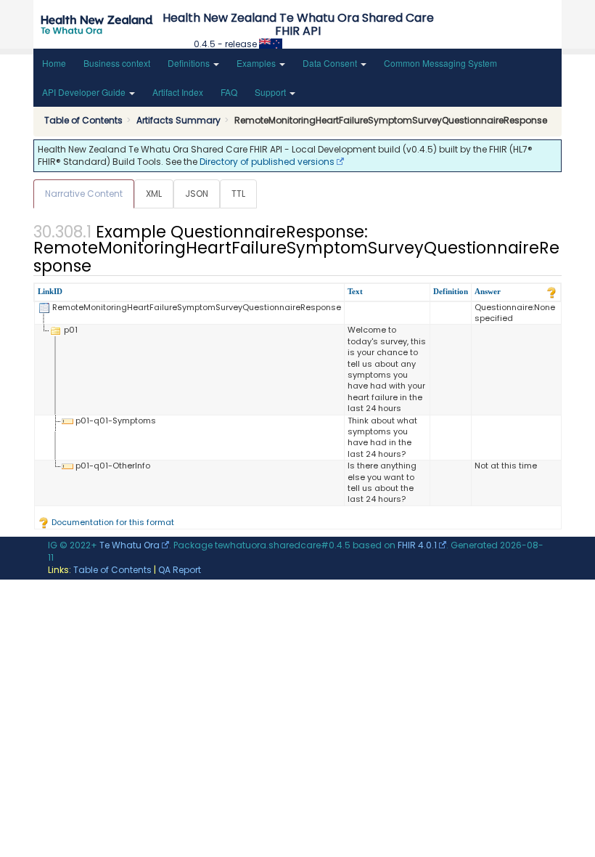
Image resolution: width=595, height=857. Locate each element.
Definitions (190, 63)
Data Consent (331, 63)
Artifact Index (177, 92)
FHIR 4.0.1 (417, 545)
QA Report (179, 570)
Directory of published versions (267, 161)
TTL (238, 193)
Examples (257, 63)
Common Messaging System (440, 63)
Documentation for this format (111, 522)
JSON (196, 193)
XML (154, 193)
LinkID (50, 291)
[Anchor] (99, 264)
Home (54, 63)
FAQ (229, 92)
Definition (450, 291)
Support (271, 92)
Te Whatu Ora (129, 545)
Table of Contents (112, 570)
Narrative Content (84, 193)
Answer (488, 291)
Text (355, 291)
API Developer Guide (85, 92)
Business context (116, 63)
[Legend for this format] (551, 291)
